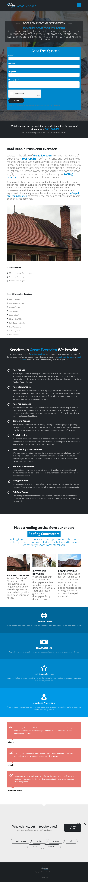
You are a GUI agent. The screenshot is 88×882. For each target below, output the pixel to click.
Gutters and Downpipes (39, 572)
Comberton (51, 847)
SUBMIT (16, 100)
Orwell (35, 847)
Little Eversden (21, 841)
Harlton (39, 841)
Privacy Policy (44, 877)
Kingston (56, 841)
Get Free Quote (73, 828)
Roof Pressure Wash (18, 575)
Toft (71, 841)
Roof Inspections (67, 571)
